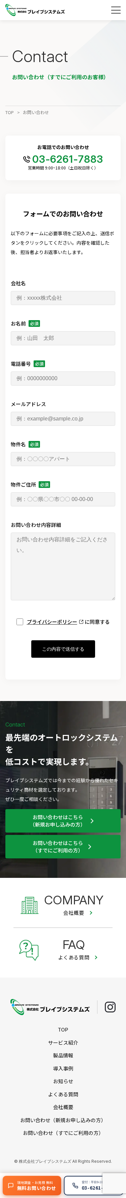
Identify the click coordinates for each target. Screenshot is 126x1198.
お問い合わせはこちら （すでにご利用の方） (58, 846)
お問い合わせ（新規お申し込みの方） (63, 1120)
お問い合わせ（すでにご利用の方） (63, 1132)
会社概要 (63, 1106)
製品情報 (63, 1055)
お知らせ (63, 1081)
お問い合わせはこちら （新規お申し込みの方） (57, 820)
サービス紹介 (63, 1042)
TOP (9, 112)
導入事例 (63, 1068)
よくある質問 (63, 1094)
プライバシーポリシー (52, 621)
